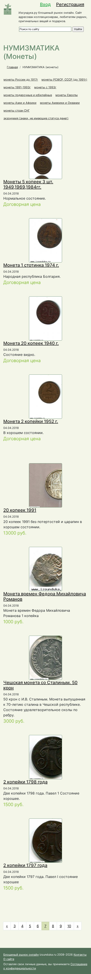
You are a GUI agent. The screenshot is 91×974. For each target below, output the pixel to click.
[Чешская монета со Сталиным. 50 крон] (51, 657)
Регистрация (70, 4)
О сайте (8, 959)
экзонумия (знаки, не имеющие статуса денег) (36, 118)
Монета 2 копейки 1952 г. (30, 421)
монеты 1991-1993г (17, 87)
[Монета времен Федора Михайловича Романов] (51, 569)
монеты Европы (66, 95)
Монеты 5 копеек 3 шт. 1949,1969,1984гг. (28, 184)
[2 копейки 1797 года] (53, 840)
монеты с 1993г (45, 87)
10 (69, 926)
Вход (45, 4)
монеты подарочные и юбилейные (28, 95)
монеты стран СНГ (17, 110)
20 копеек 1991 (19, 510)
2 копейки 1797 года (25, 865)
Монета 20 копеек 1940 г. (31, 343)
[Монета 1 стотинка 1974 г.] (54, 240)
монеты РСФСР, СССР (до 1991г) (64, 79)
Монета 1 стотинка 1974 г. (31, 265)
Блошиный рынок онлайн (21, 954)
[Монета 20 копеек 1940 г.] (54, 318)
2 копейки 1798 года (25, 782)
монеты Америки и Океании (60, 102)
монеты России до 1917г (21, 79)
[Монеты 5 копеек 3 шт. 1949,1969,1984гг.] (45, 178)
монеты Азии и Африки (20, 102)
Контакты (80, 954)
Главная (12, 67)
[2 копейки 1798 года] (51, 757)
